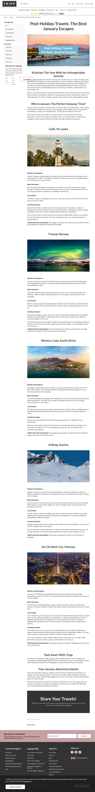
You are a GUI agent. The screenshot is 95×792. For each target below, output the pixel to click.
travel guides (10, 29)
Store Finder (52, 752)
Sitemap (51, 775)
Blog (50, 758)
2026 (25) (9, 47)
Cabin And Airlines (24, 10)
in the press (9, 36)
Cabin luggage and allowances (36, 763)
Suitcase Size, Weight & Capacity (34, 767)
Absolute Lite (56, 433)
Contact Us (8, 752)
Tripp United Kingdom (81, 758)
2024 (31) (9, 54)
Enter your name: (7, 80)
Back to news (31, 724)
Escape (54, 643)
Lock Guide (30, 755)
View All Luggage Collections (35, 771)
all (6, 25)
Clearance (63, 10)
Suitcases (34, 10)
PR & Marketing (53, 761)
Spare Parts (30, 758)
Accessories (50, 10)
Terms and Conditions (55, 766)
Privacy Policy (53, 763)
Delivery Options (10, 758)
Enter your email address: (14, 81)
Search (69, 3)
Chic (70, 329)
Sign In (78, 3)
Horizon (55, 535)
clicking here (27, 781)
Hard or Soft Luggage (33, 761)
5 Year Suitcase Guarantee (35, 752)
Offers (57, 10)
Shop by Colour (72, 10)
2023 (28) (9, 58)
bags (78, 682)
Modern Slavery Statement (57, 769)
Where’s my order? (10, 755)
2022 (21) (9, 62)
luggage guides (10, 40)
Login (7, 769)
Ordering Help (9, 761)
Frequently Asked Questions (13, 763)
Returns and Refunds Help (13, 766)
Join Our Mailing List (55, 772)
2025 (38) (9, 51)
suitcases (48, 85)
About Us (52, 755)
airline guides (10, 33)
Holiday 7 (55, 223)
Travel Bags (41, 10)
